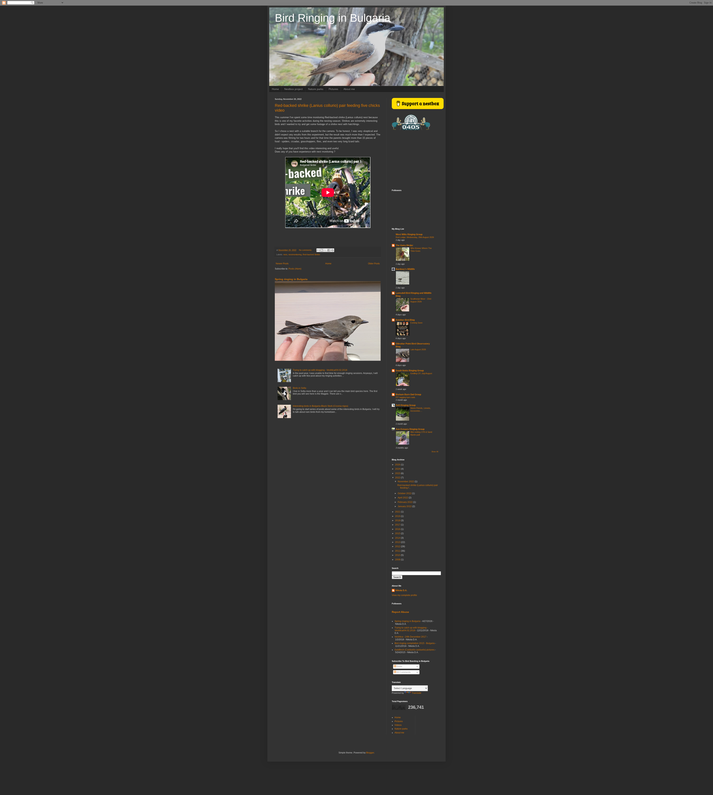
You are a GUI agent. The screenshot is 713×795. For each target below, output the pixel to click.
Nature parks (315, 89)
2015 (398, 533)
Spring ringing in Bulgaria (291, 279)
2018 (398, 520)
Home (275, 89)
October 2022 (405, 493)
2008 (398, 559)
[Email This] (318, 250)
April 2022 (403, 497)
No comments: (306, 250)
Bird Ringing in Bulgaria (332, 18)
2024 (398, 469)
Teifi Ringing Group (406, 405)
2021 (398, 511)
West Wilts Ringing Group (409, 234)
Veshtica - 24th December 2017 (410, 636)
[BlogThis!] (322, 250)
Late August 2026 (418, 349)
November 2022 (406, 481)
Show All (435, 452)
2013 (398, 542)
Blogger (370, 752)
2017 (398, 524)
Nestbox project (293, 89)
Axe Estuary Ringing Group (410, 429)
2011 (398, 551)
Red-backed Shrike (311, 254)
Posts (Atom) (295, 268)
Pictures (333, 89)
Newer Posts (282, 263)
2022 (398, 477)
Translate (416, 693)
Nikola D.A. (401, 590)
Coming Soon (416, 323)
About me (349, 89)
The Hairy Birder (404, 245)
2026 (398, 464)
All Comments (403, 672)
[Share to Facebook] (329, 250)
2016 (398, 529)
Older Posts (374, 263)
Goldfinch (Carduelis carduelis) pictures (414, 649)
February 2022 (405, 502)
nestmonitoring (295, 254)
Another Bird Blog (405, 320)
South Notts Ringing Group (410, 370)
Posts (399, 666)
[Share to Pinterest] (332, 250)
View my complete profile (404, 595)
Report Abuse (400, 611)
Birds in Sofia (299, 388)
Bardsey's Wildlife (405, 269)
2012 (398, 546)
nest (285, 254)
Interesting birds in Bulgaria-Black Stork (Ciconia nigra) (320, 406)
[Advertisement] (415, 160)
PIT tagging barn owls (405, 397)
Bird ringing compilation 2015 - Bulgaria (415, 643)
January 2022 (405, 506)
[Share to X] (325, 250)
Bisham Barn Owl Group (408, 394)
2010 (398, 555)
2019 (398, 516)
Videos (398, 725)
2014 (398, 538)
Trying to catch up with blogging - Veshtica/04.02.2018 (320, 370)
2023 (398, 473)
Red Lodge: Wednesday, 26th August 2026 (415, 237)
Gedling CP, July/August (421, 373)
